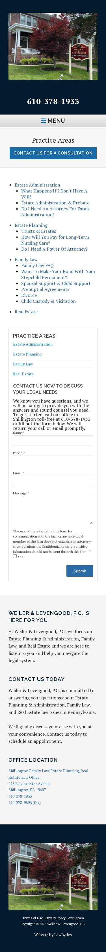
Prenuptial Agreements (45, 289)
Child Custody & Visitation (48, 301)
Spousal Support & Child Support (56, 283)
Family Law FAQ (37, 265)
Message (21, 493)
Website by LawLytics (53, 934)
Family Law (26, 259)
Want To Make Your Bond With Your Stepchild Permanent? (58, 274)
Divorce (29, 295)
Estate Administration (37, 185)
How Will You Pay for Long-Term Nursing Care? (55, 240)
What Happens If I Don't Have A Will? (54, 194)
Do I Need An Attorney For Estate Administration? (55, 212)
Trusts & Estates (38, 231)
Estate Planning (31, 225)
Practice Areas (34, 336)
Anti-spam (76, 918)
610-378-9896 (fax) (24, 802)
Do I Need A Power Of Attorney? (54, 249)
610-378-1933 (53, 101)
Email (18, 473)
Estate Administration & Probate (55, 203)
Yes (20, 557)
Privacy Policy (56, 918)
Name (19, 433)
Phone (19, 453)
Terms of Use (32, 918)
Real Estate (27, 311)
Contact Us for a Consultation (53, 153)
